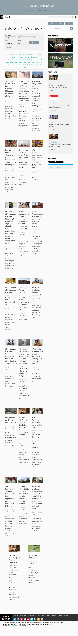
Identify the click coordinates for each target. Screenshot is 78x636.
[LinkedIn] (35, 619)
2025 (12, 59)
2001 (36, 65)
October (20, 57)
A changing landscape (32, 556)
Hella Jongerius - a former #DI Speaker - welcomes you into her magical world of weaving (24, 220)
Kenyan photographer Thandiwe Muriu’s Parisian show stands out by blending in (10, 157)
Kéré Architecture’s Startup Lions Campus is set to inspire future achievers (37, 218)
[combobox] (61, 17)
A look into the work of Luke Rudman (59, 125)
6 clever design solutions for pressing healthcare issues (59, 86)
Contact (23, 616)
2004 (24, 65)
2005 (20, 65)
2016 (12, 62)
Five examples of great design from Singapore (59, 106)
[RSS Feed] (38, 619)
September (14, 57)
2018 (40, 59)
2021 (28, 59)
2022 (24, 59)
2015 (16, 62)
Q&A (7, 99)
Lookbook (52, 122)
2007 (12, 65)
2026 (8, 59)
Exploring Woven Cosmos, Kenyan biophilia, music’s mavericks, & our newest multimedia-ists (23, 298)
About (16, 616)
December (34, 57)
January (10, 54)
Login (48, 616)
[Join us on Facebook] (60, 23)
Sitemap (54, 616)
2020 (32, 59)
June (31, 54)
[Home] (39, 6)
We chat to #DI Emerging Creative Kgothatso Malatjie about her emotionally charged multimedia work (23, 428)
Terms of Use (63, 616)
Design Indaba (14, 625)
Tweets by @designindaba (57, 167)
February (15, 54)
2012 (28, 62)
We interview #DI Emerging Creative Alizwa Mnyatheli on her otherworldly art (10, 296)
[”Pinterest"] (69, 23)
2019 (36, 59)
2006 (16, 65)
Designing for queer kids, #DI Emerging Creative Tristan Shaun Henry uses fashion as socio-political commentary (24, 91)
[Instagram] (25, 619)
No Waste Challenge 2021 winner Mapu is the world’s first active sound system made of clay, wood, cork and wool (37, 497)
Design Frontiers (21, 172)
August (39, 54)
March (20, 54)
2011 (32, 62)
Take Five (51, 83)
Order (19, 40)
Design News (37, 109)
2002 (32, 65)
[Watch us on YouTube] (28, 619)
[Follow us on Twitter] (52, 23)
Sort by (7, 40)
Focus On (52, 103)
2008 (8, 65)
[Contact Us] (42, 619)
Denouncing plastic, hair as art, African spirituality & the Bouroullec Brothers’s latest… (24, 158)
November (27, 57)
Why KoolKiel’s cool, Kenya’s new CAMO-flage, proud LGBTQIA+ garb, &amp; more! (37, 158)
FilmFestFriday (53, 142)
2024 (16, 59)
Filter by (8, 35)
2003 (28, 65)
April (24, 54)
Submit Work (40, 616)
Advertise (31, 616)
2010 (36, 62)
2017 (8, 62)
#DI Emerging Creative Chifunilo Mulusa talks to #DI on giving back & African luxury (11, 356)
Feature (19, 35)
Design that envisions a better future (10, 420)
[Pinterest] (21, 619)
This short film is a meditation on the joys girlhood (60, 145)
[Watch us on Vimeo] (31, 619)
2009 (40, 62)
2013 (24, 62)
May (28, 54)
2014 (20, 62)
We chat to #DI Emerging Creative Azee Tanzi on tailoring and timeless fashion (37, 356)
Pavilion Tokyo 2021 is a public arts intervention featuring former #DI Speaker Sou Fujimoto (24, 495)
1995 (24, 67)
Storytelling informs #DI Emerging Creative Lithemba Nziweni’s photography (10, 88)
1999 (40, 65)
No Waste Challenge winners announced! (36, 291)
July (35, 54)
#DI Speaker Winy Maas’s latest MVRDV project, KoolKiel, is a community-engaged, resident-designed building (37, 93)
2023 (20, 59)
